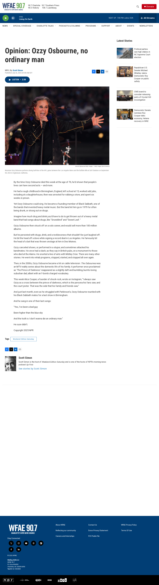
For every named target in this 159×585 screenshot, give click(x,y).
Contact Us (92, 525)
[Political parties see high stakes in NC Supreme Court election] (125, 53)
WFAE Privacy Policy (129, 525)
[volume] (13, 18)
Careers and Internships (65, 536)
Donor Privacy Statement (98, 530)
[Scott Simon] (10, 363)
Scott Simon (18, 70)
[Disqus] (79, 418)
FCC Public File (93, 536)
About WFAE (60, 525)
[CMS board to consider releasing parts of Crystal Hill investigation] (125, 95)
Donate (150, 6)
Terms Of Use (126, 530)
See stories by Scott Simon (33, 368)
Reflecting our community (66, 530)
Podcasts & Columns (69, 26)
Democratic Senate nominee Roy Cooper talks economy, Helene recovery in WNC (142, 115)
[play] (6, 18)
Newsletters (146, 26)
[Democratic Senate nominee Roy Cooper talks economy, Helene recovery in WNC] (125, 114)
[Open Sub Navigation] (10, 26)
